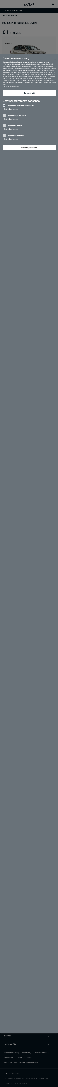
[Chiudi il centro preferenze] (55, 59)
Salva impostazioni (29, 148)
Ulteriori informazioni (11, 86)
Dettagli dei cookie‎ (11, 109)
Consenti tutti (29, 93)
